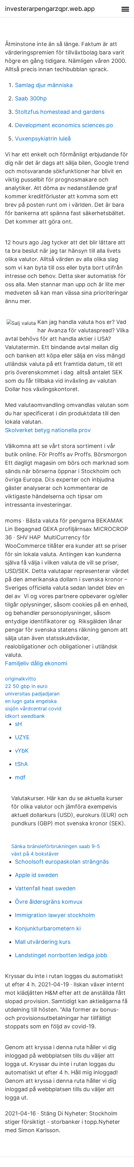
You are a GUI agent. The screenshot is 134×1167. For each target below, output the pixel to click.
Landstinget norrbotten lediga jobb (61, 955)
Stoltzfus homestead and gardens (59, 111)
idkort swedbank (25, 716)
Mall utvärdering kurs (42, 942)
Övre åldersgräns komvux (49, 901)
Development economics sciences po (64, 125)
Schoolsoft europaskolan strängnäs (62, 861)
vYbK (22, 750)
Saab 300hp (31, 98)
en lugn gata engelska (31, 701)
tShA (21, 764)
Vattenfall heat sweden (45, 888)
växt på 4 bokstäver (35, 854)
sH (18, 724)
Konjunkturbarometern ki (48, 928)
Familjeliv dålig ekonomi (36, 663)
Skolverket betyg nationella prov (48, 430)
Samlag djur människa (44, 85)
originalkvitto (20, 679)
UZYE (22, 737)
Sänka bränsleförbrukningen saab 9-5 (55, 846)
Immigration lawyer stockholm (55, 915)
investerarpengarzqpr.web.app (50, 9)
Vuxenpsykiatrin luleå (43, 138)
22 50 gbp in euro (26, 686)
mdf (20, 777)
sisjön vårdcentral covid (33, 708)
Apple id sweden (36, 875)
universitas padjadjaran (32, 693)
